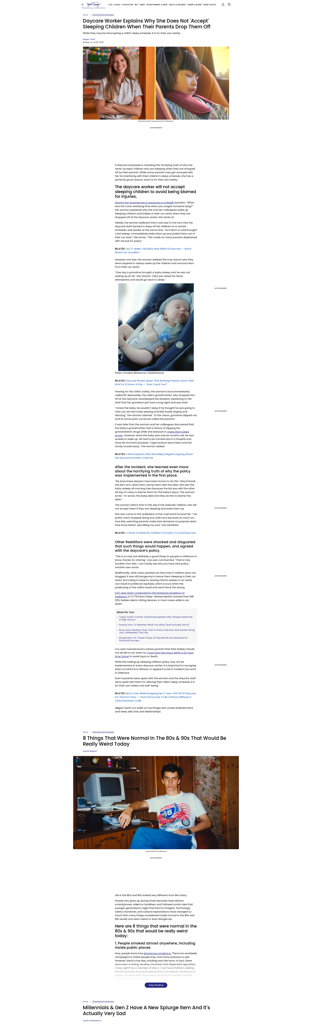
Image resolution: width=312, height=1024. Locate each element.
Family (142, 4)
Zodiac (117, 4)
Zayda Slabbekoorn (92, 1020)
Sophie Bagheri (90, 751)
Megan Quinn (89, 39)
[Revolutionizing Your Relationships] (94, 4)
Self (136, 4)
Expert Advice (209, 4)
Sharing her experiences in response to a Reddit (144, 202)
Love (110, 4)
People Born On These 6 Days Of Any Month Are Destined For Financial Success (153, 639)
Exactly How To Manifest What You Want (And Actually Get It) (154, 624)
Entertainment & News (157, 4)
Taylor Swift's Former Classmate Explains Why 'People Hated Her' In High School (156, 618)
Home (85, 15)
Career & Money (194, 4)
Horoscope (127, 4)
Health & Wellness (177, 4)
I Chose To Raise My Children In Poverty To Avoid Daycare (161, 533)
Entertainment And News (103, 15)
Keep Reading (156, 985)
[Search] (222, 4)
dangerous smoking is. (157, 953)
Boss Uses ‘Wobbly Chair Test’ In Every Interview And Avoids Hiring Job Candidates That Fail (157, 631)
